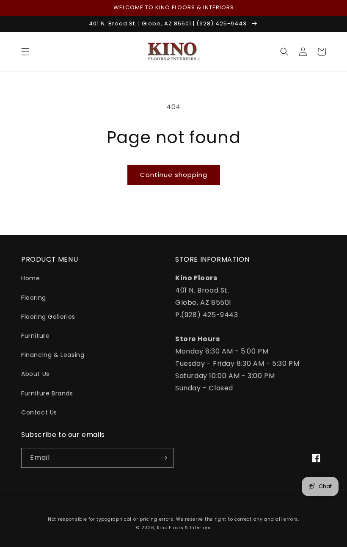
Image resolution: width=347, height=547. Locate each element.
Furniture (35, 336)
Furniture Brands (47, 393)
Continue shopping (173, 174)
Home (30, 278)
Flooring (33, 297)
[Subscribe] (163, 458)
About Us (35, 374)
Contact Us (39, 412)
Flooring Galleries (48, 316)
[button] (25, 51)
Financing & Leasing (52, 355)
